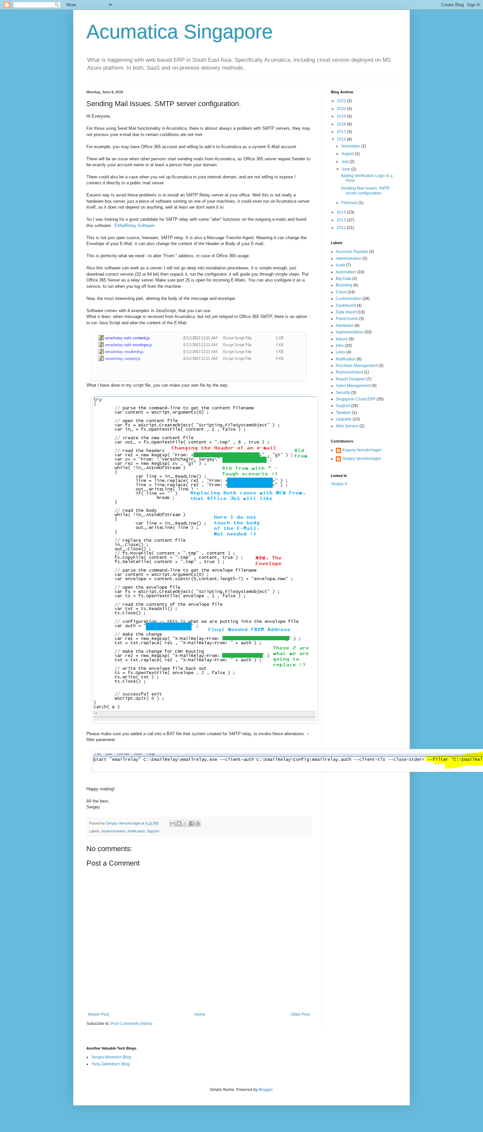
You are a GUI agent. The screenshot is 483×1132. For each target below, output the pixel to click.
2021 (342, 101)
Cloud (341, 292)
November (351, 146)
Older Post (300, 1014)
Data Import (346, 312)
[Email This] (173, 823)
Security (343, 392)
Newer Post (98, 1014)
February (349, 202)
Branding (344, 285)
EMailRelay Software (133, 225)
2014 (342, 212)
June (346, 169)
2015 (342, 139)
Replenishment (349, 372)
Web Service (347, 426)
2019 (342, 116)
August (348, 153)
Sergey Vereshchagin (361, 458)
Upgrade (344, 419)
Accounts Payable (352, 251)
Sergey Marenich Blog (111, 1057)
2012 (342, 227)
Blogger (265, 1089)
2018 (342, 124)
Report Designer (350, 379)
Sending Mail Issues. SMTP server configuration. (365, 190)
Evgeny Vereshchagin (361, 450)
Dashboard (346, 305)
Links (340, 352)
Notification (136, 831)
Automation (346, 272)
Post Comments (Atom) (131, 1023)
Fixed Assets (347, 318)
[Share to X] (185, 823)
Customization (348, 298)
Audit (340, 265)
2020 (342, 108)
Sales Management (353, 385)
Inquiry (342, 339)
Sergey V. (339, 484)
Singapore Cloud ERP (356, 399)
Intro (340, 345)
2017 (342, 131)
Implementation (114, 831)
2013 (342, 220)
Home (200, 1014)
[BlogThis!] (179, 823)
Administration (348, 258)
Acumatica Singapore (179, 32)
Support (153, 831)
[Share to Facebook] (191, 823)
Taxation (343, 412)
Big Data (343, 278)
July (345, 161)
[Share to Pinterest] (198, 823)
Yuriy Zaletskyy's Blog (110, 1064)
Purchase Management (357, 365)
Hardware (345, 325)
